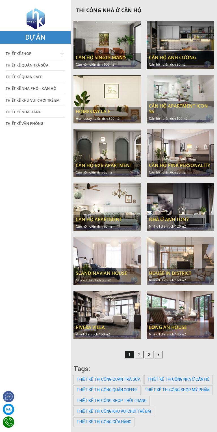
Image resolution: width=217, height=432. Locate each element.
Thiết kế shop (18, 53)
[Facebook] (8, 396)
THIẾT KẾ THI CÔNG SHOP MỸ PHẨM (177, 390)
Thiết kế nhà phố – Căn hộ (31, 88)
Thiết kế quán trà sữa (27, 65)
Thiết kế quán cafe (24, 76)
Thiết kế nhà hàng (23, 111)
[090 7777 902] (8, 409)
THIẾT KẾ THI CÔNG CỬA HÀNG (104, 422)
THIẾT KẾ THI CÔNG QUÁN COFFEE (107, 390)
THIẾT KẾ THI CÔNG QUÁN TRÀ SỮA (108, 379)
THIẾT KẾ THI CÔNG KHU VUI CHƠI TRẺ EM (114, 411)
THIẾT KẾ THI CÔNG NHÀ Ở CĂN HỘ (178, 379)
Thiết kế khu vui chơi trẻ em (33, 100)
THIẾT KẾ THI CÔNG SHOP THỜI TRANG (112, 400)
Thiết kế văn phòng (24, 123)
